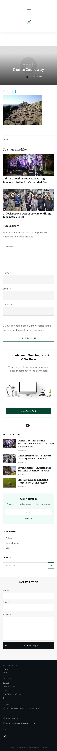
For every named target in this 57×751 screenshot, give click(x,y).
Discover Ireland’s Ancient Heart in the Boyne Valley (33, 481)
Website (7, 304)
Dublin (5, 698)
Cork (8, 547)
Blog (5, 672)
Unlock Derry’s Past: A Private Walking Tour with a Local (28, 205)
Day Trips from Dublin (12, 694)
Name (7, 272)
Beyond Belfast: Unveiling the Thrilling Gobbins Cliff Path (34, 469)
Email (7, 288)
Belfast (9, 538)
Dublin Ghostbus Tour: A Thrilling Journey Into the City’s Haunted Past (28, 170)
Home (5, 669)
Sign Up (28, 518)
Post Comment (28, 338)
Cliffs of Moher (13, 543)
